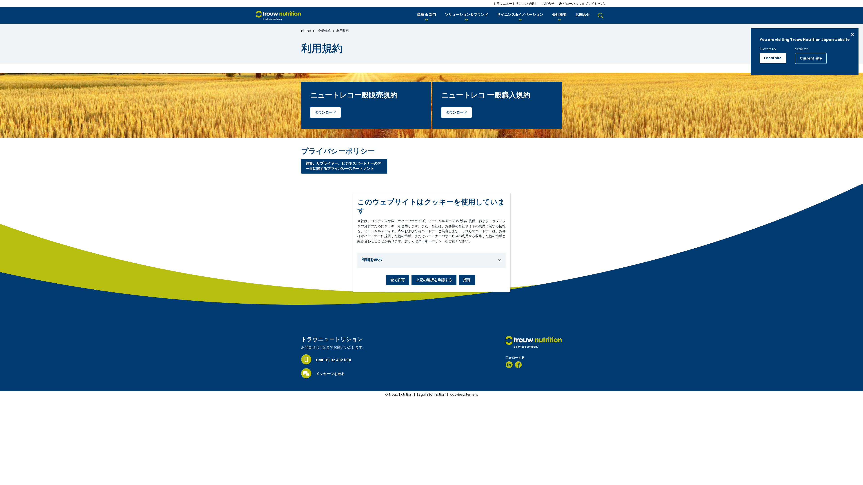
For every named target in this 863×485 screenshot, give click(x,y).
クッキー (425, 241)
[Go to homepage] (278, 15)
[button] (426, 15)
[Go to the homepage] (534, 342)
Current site (811, 58)
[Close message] (852, 34)
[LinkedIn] (509, 364)
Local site (773, 58)
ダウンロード (325, 112)
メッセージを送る (330, 373)
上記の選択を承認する (434, 279)
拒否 (466, 279)
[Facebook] (518, 364)
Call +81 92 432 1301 (333, 360)
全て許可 (397, 279)
